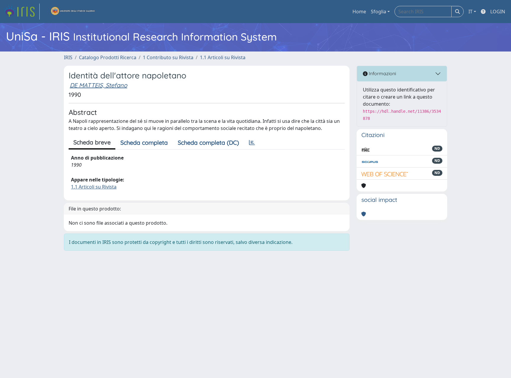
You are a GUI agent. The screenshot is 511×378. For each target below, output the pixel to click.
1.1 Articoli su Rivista (222, 57)
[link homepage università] (73, 12)
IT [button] (470, 11)
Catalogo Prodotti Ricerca (107, 57)
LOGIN (497, 11)
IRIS (68, 57)
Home (359, 11)
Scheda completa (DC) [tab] (208, 142)
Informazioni (382, 73)
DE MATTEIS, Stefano (98, 85)
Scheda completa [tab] (144, 142)
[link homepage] (22, 12)
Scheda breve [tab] (92, 142)
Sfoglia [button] (378, 11)
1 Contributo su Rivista (168, 57)
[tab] (252, 142)
